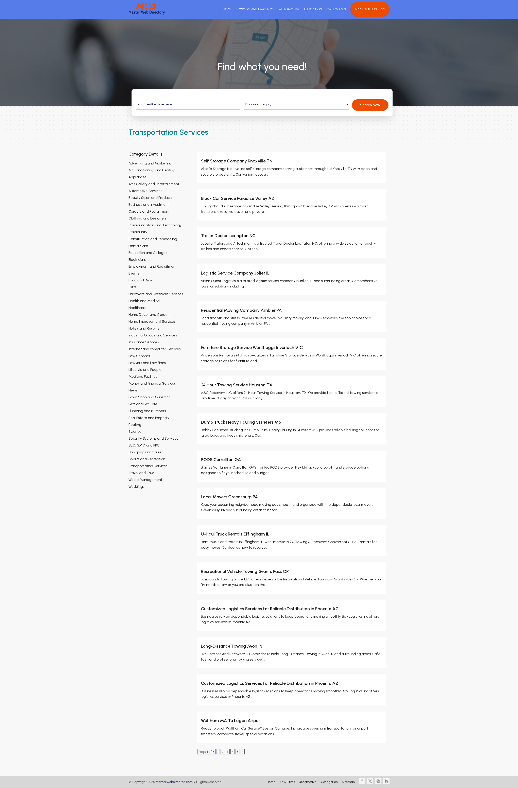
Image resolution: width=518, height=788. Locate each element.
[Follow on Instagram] (378, 781)
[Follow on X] (370, 781)
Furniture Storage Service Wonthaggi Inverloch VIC (252, 347)
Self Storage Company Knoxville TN (236, 161)
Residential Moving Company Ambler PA (241, 310)
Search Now (370, 105)
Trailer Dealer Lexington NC (228, 235)
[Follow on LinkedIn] (386, 781)
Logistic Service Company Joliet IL (235, 273)
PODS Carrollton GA (221, 459)
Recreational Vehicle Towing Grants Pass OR (245, 571)
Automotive (289, 9)
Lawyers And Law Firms (255, 9)
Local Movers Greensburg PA (229, 497)
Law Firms (287, 782)
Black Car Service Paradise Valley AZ (237, 198)
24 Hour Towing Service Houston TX (236, 385)
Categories (336, 9)
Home (227, 9)
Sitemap (348, 782)
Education (313, 9)
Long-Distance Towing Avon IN (231, 646)
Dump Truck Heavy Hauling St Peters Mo (241, 422)
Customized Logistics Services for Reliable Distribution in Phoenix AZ (269, 608)
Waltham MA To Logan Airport (231, 720)
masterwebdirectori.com (174, 782)
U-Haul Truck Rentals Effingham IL (235, 534)
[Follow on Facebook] (362, 781)
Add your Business (370, 9)
